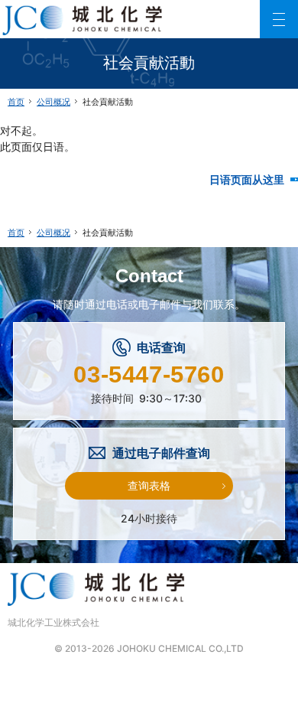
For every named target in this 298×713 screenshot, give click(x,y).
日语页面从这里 (253, 179)
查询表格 (149, 485)
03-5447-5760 (148, 374)
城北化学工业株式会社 (53, 622)
